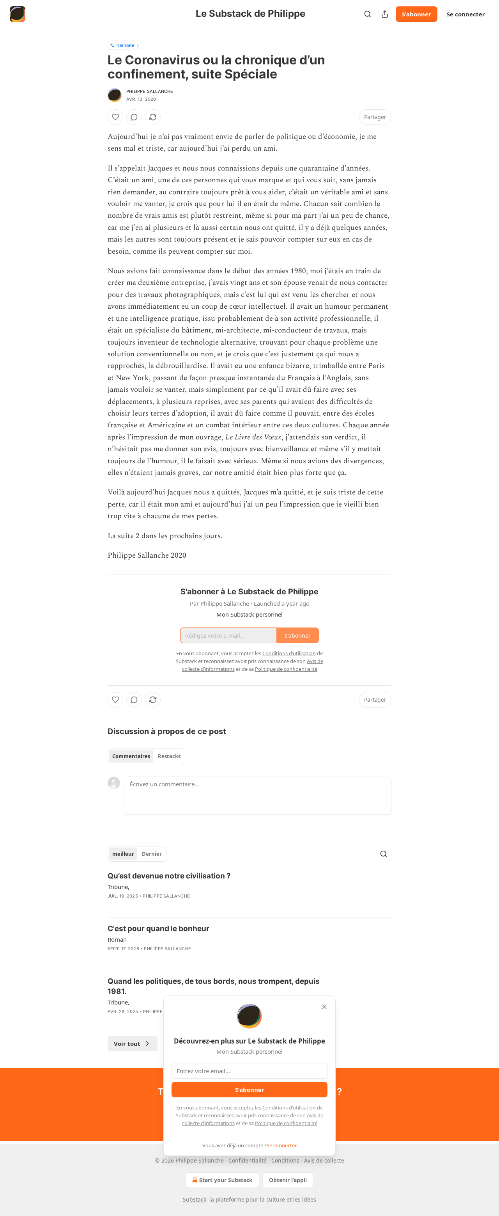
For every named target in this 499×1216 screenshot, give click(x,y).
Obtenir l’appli (288, 1180)
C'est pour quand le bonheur (158, 928)
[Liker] (115, 117)
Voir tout (127, 1043)
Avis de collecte (324, 1160)
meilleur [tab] (123, 853)
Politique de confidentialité (286, 1123)
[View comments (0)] (134, 117)
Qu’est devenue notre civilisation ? (169, 875)
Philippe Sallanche (149, 91)
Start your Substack (226, 1180)
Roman (117, 939)
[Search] (367, 14)
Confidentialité (247, 1160)
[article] (249, 891)
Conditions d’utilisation (289, 1107)
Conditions (285, 1160)
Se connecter (466, 14)
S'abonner (416, 14)
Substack (194, 1199)
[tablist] (146, 756)
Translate (125, 45)
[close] (324, 1007)
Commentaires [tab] (131, 756)
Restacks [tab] (169, 756)
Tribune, (118, 887)
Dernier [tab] (152, 853)
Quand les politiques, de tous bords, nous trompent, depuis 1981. (214, 986)
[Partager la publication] (385, 14)
